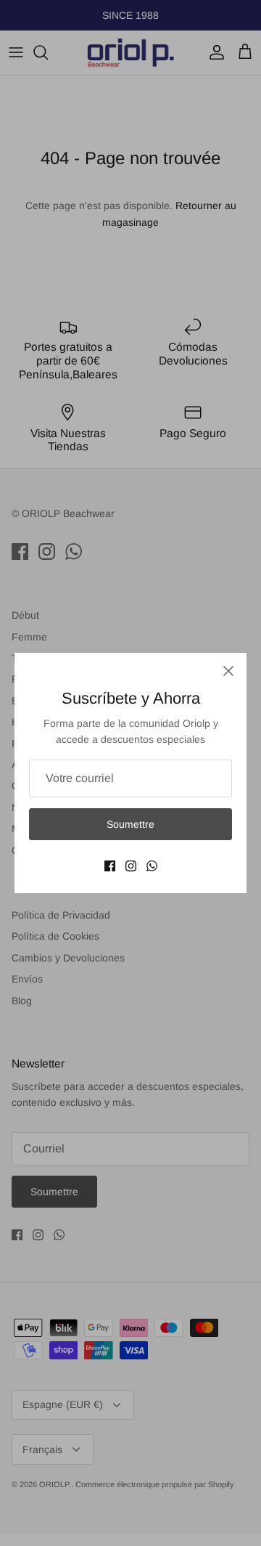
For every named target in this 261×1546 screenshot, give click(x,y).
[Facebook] (109, 866)
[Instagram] (130, 866)
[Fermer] (228, 671)
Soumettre (130, 824)
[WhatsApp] (151, 866)
